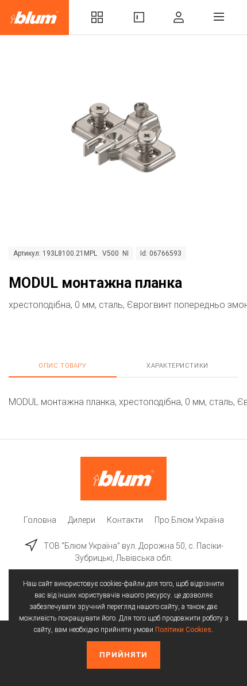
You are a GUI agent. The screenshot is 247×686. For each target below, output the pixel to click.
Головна (40, 520)
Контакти (125, 520)
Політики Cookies (183, 630)
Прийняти (123, 654)
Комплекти (97, 17)
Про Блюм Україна (189, 520)
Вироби (139, 17)
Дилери (81, 520)
